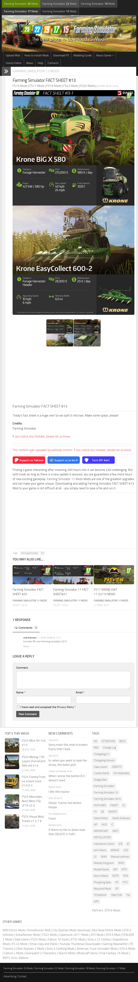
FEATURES (100, 805)
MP (115, 869)
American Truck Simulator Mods (97, 948)
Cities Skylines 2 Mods (29, 948)
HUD (104, 824)
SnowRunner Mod (38, 930)
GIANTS (112, 811)
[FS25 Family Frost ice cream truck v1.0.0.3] (12, 781)
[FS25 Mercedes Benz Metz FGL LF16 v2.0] (12, 801)
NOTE (115, 875)
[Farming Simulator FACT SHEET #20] (33, 574)
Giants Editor (14, 63)
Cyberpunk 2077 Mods (74, 934)
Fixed (52, 818)
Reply (26, 646)
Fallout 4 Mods (13, 953)
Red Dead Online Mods (106, 930)
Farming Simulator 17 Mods (36, 71)
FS (42, 553)
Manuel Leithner (120, 856)
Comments (28, 627)
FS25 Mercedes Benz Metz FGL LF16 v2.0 (32, 801)
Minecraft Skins (87, 953)
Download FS (61, 55)
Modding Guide (82, 55)
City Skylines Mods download (71, 930)
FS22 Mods (49, 934)
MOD (121, 863)
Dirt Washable (121, 773)
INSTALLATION (102, 837)
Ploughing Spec (102, 882)
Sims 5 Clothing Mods (61, 948)
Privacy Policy (65, 707)
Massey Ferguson (104, 863)
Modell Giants (101, 869)
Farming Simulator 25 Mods (18, 968)
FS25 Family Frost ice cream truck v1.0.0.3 (33, 781)
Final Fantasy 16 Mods (113, 953)
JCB (120, 843)
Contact (22, 976)
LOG (125, 850)
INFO (115, 831)
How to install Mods (36, 55)
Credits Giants (101, 773)
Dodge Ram (100, 779)
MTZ (124, 869)
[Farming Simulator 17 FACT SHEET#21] (73, 574)
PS (116, 882)
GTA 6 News (112, 910)
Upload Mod (13, 55)
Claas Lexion (100, 767)
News (29, 63)
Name (20, 692)
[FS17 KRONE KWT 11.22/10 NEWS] (114, 574)
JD (128, 843)
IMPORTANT (101, 831)
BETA (122, 741)
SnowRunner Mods (28, 934)
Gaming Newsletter (115, 944)
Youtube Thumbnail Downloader (80, 944)
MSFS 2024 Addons (15, 958)
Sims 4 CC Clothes (99, 939)
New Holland (101, 875)
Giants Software (121, 818)
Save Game (22, 939)
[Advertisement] (73, 376)
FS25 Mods (38, 939)
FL (124, 805)
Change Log (109, 747)
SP (116, 888)
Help (40, 63)
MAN (104, 856)
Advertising (10, 976)
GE (102, 811)
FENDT (114, 805)
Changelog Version (104, 760)
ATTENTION (108, 741)
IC (112, 824)
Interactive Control (104, 843)
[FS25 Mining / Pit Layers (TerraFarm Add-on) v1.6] (12, 762)
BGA (96, 747)
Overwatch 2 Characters (41, 953)
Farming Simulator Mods (21, 3)
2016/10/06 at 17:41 (50, 637)
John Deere (100, 850)
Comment (22, 667)
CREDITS (117, 767)
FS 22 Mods (19, 944)
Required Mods (102, 888)
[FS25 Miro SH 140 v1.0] (12, 745)
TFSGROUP (100, 895)
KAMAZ (115, 850)
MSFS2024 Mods (14, 930)
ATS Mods (97, 934)
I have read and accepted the (48, 707)
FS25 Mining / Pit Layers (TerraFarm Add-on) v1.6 (34, 761)
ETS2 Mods (78, 939)
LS (95, 856)
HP (95, 824)
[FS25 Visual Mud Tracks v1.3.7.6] (12, 821)
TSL (128, 895)
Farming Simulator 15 (106, 792)
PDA (125, 875)
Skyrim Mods (66, 953)
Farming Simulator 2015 (107, 798)
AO (95, 741)
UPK (96, 901)
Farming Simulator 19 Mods (80, 968)
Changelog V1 (101, 754)
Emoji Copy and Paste (43, 944)
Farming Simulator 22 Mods (49, 968)
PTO (125, 882)
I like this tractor (59, 791)
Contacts (53, 63)
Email (80, 692)
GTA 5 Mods (127, 948)
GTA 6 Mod (113, 934)
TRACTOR (116, 895)
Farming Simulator (29, 553)
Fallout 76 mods (58, 939)
